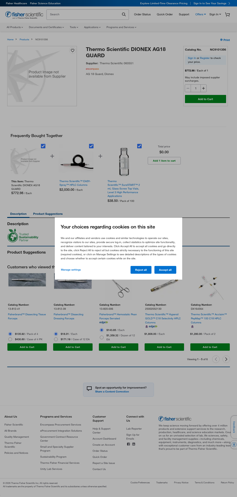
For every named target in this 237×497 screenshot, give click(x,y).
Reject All (141, 269)
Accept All (165, 269)
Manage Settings (71, 269)
